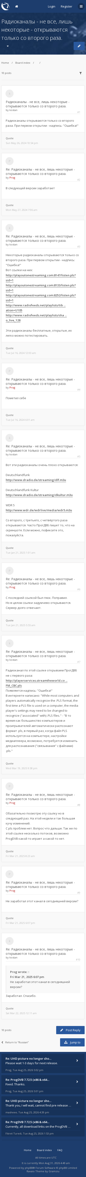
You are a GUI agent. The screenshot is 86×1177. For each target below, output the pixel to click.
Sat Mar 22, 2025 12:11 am (21, 1013)
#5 (78, 456)
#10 (78, 959)
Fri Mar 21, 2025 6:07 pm (20, 923)
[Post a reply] (79, 46)
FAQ (59, 1150)
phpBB (29, 1167)
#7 (78, 661)
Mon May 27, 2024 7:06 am (21, 210)
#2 (78, 179)
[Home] (5, 6)
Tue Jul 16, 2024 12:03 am (21, 353)
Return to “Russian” (17, 1042)
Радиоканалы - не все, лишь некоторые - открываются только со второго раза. (36, 29)
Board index (22, 62)
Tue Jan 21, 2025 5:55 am (20, 625)
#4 (78, 389)
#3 (78, 246)
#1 (78, 112)
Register (66, 6)
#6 (78, 589)
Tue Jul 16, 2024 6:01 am (20, 419)
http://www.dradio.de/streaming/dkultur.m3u (39, 495)
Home (5, 62)
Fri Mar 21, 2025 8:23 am (20, 856)
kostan (13, 110)
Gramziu (54, 1171)
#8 (78, 805)
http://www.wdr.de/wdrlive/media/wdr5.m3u (39, 510)
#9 (78, 892)
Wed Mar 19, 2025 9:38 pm (21, 768)
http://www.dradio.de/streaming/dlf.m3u (36, 480)
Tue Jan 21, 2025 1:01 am (20, 552)
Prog (12, 177)
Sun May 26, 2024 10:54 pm (22, 143)
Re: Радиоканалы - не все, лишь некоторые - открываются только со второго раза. (40, 171)
